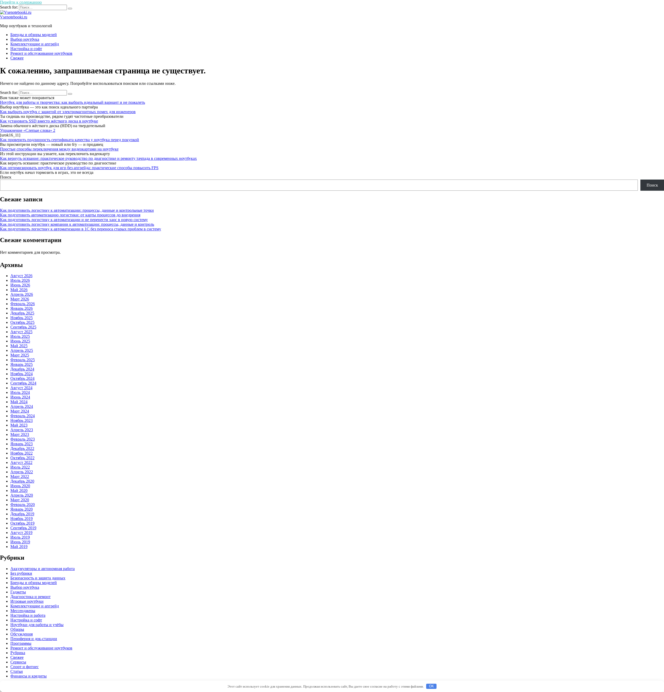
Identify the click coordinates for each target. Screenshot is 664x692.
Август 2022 (21, 462)
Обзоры (17, 629)
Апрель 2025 (21, 350)
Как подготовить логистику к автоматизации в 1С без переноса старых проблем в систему (80, 229)
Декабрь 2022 (22, 448)
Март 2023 (19, 434)
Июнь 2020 (20, 486)
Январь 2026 (21, 308)
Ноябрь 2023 (21, 420)
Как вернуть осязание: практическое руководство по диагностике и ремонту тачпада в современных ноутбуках (98, 158)
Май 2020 (18, 490)
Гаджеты (18, 592)
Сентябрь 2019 (23, 528)
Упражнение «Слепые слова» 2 (27, 130)
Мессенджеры (22, 610)
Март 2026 (19, 299)
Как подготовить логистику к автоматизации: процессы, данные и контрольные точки (77, 210)
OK (431, 686)
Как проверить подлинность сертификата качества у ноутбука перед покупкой (69, 140)
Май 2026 (18, 289)
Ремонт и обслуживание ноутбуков (41, 53)
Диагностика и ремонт (30, 596)
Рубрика (17, 652)
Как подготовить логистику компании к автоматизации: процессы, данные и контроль (77, 224)
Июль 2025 (20, 336)
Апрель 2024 (21, 406)
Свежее (17, 58)
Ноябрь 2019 (21, 518)
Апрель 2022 (21, 472)
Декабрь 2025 (22, 313)
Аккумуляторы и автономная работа (42, 568)
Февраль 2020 (22, 504)
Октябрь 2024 (22, 378)
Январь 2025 (21, 364)
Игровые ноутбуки (27, 601)
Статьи (16, 671)
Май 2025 (18, 346)
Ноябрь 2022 (21, 453)
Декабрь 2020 (22, 481)
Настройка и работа (27, 615)
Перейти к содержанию (21, 2)
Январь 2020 (21, 509)
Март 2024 (19, 411)
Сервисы (18, 662)
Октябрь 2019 (22, 523)
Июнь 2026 (20, 285)
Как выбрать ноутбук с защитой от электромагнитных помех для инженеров (68, 111)
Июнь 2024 (20, 397)
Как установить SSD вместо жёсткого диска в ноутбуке (49, 121)
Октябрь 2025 (22, 322)
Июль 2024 (20, 392)
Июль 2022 (20, 467)
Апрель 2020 (21, 495)
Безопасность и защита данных (37, 578)
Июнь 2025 (20, 341)
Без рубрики (21, 573)
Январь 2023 (21, 444)
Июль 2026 (20, 280)
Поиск (5, 177)
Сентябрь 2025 (23, 327)
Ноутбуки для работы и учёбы (37, 624)
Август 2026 (21, 275)
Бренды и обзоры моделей (33, 34)
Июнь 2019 (20, 542)
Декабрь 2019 (22, 514)
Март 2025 (19, 355)
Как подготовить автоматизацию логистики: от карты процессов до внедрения (70, 215)
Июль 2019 (20, 537)
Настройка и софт (26, 48)
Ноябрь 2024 (21, 374)
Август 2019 (21, 532)
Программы (20, 643)
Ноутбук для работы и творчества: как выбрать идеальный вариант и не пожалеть (72, 102)
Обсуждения (21, 634)
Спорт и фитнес (24, 666)
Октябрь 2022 (22, 458)
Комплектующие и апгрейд (34, 44)
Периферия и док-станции (33, 638)
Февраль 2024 (22, 416)
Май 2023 (18, 425)
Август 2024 (21, 388)
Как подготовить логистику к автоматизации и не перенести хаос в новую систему (74, 219)
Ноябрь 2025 (21, 318)
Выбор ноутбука (24, 39)
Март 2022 (19, 476)
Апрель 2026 (21, 294)
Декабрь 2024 (22, 369)
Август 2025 (21, 332)
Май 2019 (18, 546)
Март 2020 (19, 500)
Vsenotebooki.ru (13, 17)
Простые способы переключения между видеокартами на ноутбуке (59, 149)
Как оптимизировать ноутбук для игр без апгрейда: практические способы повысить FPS (79, 168)
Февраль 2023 (22, 439)
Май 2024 (18, 402)
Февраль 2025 (22, 360)
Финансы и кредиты (28, 676)
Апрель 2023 (21, 430)
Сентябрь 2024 (23, 383)
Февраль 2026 (22, 304)
